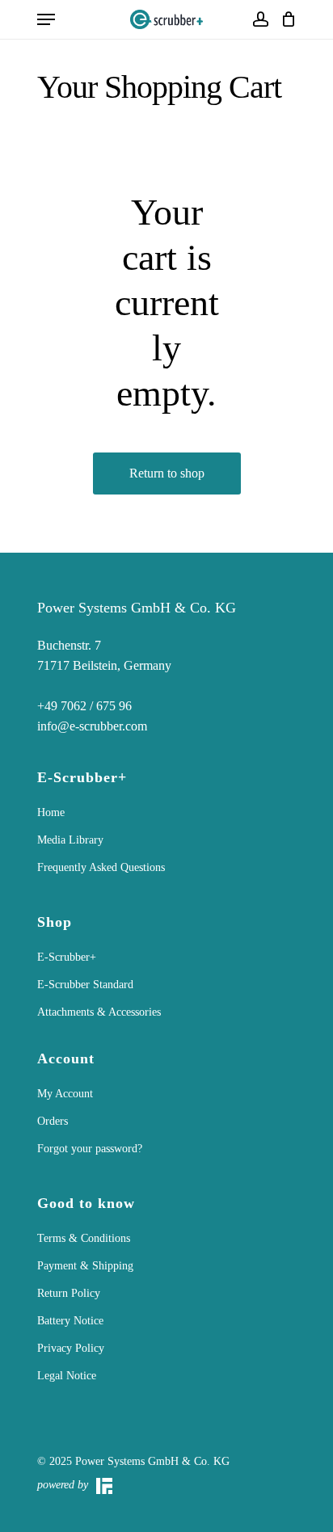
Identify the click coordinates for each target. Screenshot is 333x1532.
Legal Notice (66, 1376)
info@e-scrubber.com (92, 726)
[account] (260, 19)
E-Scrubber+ (66, 957)
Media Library (70, 840)
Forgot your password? (89, 1149)
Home (51, 812)
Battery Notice (70, 1321)
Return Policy (68, 1293)
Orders (52, 1121)
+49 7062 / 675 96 (84, 706)
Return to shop (166, 473)
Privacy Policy (70, 1348)
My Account (65, 1094)
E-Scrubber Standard (85, 985)
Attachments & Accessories (99, 1012)
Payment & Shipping (85, 1266)
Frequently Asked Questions (101, 867)
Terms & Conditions (83, 1238)
